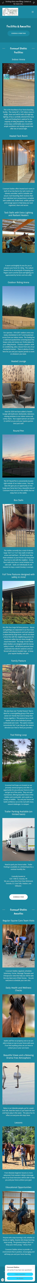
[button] (33, 12)
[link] (10, 12)
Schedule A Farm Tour (18, 33)
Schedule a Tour (18, 897)
